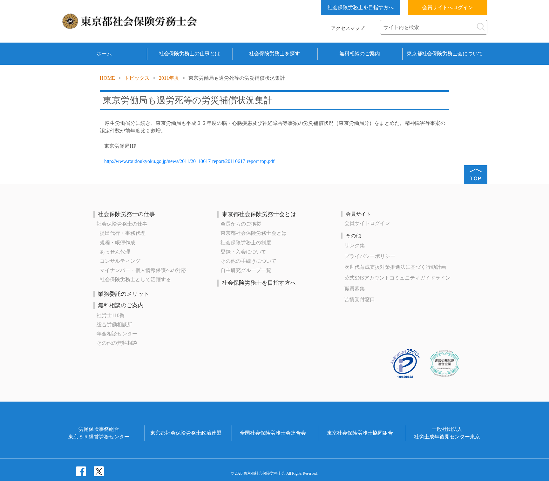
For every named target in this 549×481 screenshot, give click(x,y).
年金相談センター (117, 333)
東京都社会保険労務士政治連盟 (185, 433)
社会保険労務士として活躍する (135, 279)
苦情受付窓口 (359, 299)
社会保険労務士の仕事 (126, 214)
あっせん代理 (115, 251)
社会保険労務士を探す (274, 53)
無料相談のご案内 (359, 53)
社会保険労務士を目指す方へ (361, 7)
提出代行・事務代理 (123, 233)
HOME (107, 78)
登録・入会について (243, 251)
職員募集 (354, 288)
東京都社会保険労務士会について (445, 53)
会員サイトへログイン (447, 7)
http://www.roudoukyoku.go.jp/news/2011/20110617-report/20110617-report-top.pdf (189, 161)
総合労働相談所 (114, 324)
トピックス (137, 78)
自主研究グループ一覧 (245, 270)
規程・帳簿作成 (117, 242)
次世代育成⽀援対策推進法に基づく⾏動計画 (395, 267)
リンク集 (354, 245)
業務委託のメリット (123, 294)
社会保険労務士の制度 (245, 242)
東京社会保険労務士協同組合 (360, 433)
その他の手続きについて (248, 261)
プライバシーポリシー (369, 256)
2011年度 (169, 78)
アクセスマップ (347, 28)
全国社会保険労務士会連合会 (273, 433)
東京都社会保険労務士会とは (259, 214)
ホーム (104, 53)
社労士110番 (111, 315)
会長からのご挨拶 (240, 224)
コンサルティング (120, 261)
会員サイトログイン (367, 223)
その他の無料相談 (117, 343)
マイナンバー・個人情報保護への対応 (143, 270)
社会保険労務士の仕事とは (189, 53)
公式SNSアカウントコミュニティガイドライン (397, 278)
